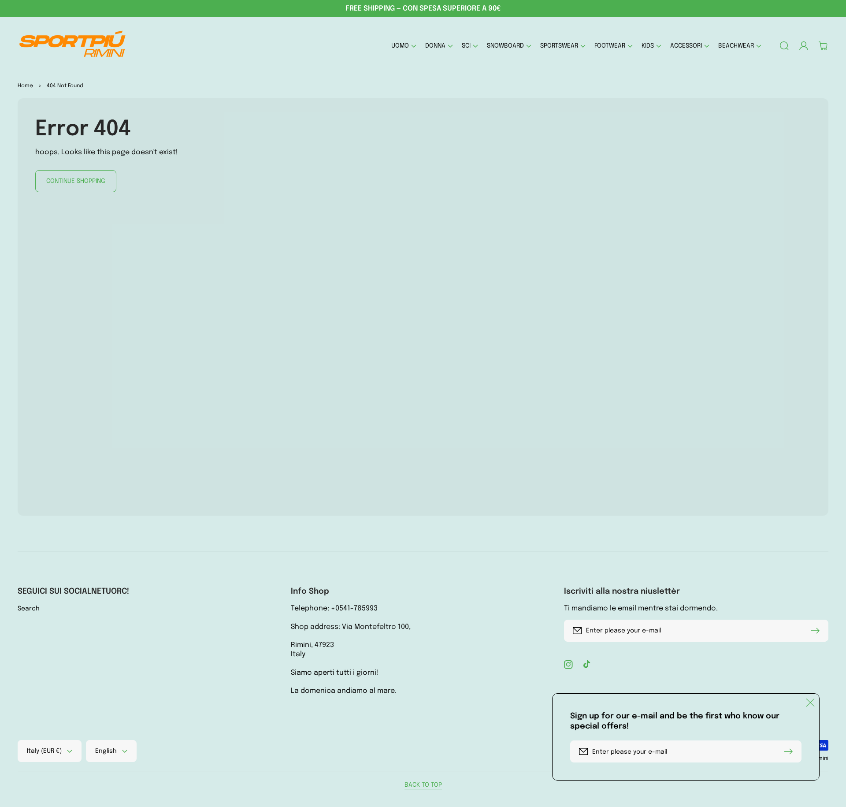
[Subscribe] (817, 631)
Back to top (423, 785)
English (106, 751)
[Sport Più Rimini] (73, 45)
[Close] (810, 702)
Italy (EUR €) (44, 751)
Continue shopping (75, 181)
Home (25, 86)
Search (29, 609)
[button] (404, 45)
